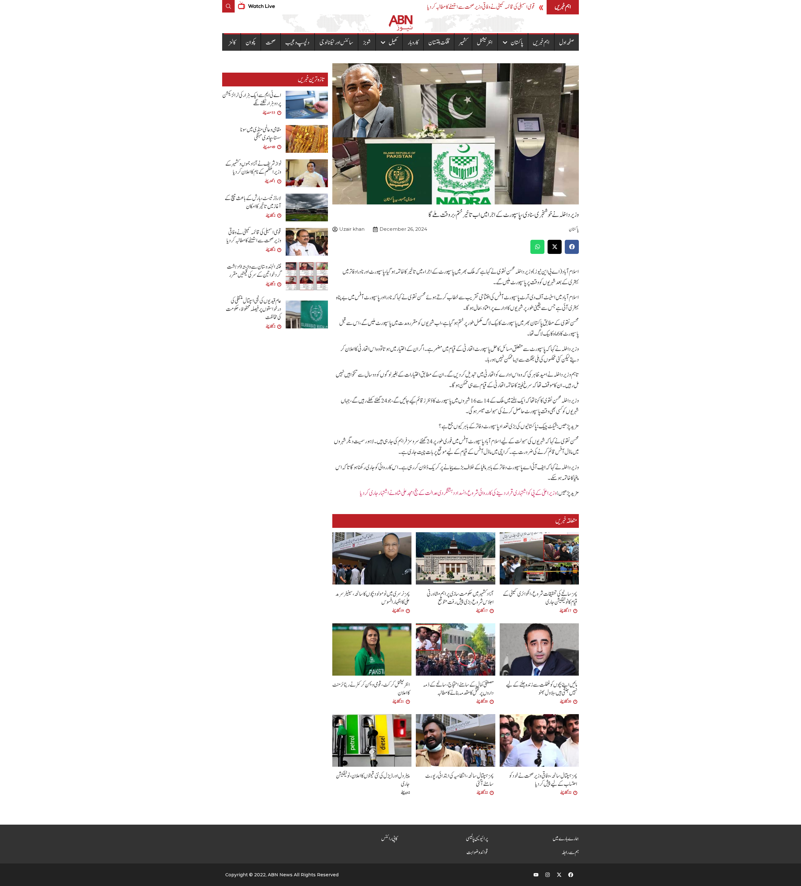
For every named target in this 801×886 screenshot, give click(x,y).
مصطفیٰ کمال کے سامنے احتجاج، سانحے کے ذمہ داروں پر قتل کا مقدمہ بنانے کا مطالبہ (458, 689)
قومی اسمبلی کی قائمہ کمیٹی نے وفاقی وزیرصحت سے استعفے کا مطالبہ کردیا (481, 7)
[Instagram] (548, 875)
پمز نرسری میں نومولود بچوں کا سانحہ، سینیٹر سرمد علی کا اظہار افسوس (372, 598)
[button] (572, 247)
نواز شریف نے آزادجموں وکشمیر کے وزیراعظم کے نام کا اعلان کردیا (253, 168)
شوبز (367, 43)
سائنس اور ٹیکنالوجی (336, 43)
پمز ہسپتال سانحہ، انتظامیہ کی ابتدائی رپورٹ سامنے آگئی (459, 780)
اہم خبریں (541, 43)
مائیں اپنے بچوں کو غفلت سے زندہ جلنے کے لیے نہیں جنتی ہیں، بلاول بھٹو (541, 689)
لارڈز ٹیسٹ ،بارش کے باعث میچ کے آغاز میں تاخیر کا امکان (253, 202)
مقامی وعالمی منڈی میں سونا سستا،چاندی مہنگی (260, 134)
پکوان (251, 43)
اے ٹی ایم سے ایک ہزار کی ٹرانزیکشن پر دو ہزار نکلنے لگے (251, 99)
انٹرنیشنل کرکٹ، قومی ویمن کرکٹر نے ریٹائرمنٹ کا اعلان (371, 689)
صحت (271, 43)
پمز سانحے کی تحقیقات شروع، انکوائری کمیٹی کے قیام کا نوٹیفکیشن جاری (540, 598)
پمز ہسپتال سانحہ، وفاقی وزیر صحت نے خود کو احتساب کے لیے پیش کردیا (543, 780)
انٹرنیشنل (484, 43)
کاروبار (413, 43)
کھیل (393, 43)
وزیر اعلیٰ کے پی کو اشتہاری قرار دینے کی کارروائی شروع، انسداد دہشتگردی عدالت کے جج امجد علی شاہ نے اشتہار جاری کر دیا (458, 493)
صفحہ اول (566, 43)
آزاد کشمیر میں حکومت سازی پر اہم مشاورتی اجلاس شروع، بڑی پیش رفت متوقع (460, 598)
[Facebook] (571, 875)
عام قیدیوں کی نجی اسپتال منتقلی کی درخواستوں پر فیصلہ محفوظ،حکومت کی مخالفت (253, 309)
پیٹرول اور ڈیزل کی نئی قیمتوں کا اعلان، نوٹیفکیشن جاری (373, 780)
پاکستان (517, 43)
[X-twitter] (559, 875)
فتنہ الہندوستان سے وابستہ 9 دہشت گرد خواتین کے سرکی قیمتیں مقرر (254, 271)
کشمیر (463, 43)
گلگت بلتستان (438, 43)
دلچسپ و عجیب (297, 43)
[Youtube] (536, 875)
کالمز (232, 43)
